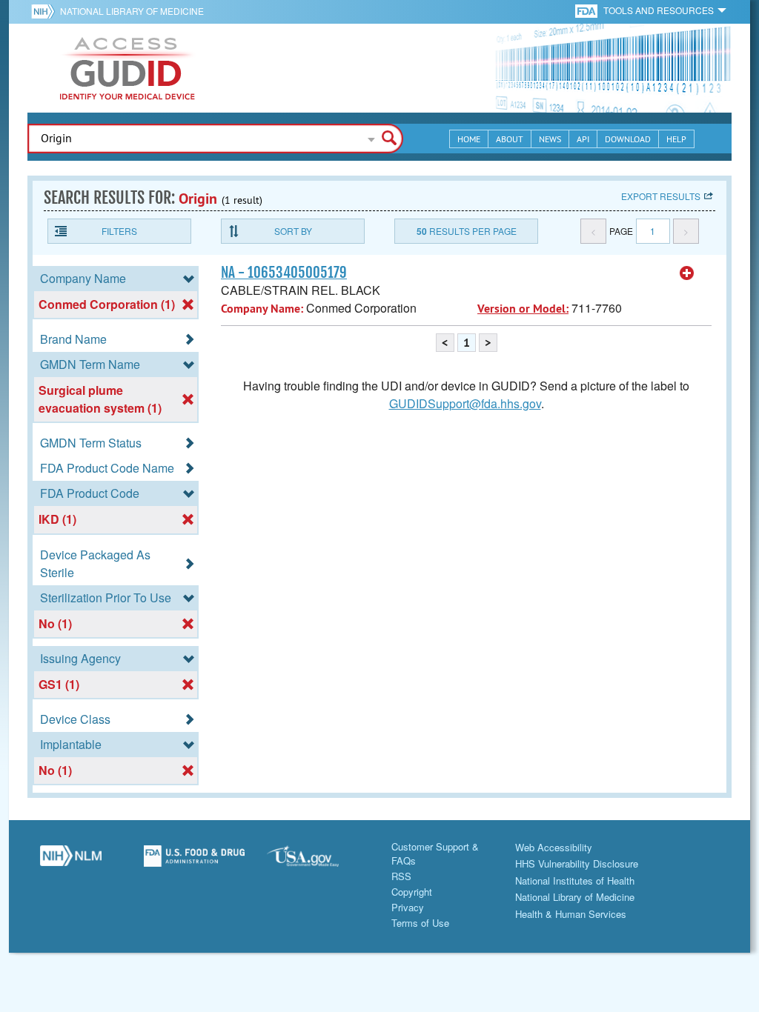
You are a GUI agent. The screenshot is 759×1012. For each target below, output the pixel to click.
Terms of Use (420, 923)
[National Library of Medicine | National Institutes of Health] (71, 861)
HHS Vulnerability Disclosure (576, 863)
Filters (119, 230)
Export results (660, 196)
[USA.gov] (317, 861)
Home (468, 138)
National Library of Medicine (132, 10)
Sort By (293, 230)
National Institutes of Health (574, 880)
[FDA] (587, 10)
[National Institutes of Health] (45, 11)
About (509, 138)
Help (676, 138)
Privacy (407, 907)
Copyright (411, 892)
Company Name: (262, 308)
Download (628, 138)
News (550, 138)
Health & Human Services (570, 914)
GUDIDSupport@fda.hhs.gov (465, 403)
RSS (401, 876)
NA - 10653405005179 (284, 273)
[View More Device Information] (687, 273)
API (583, 138)
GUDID (127, 68)
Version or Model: (523, 308)
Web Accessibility (553, 847)
